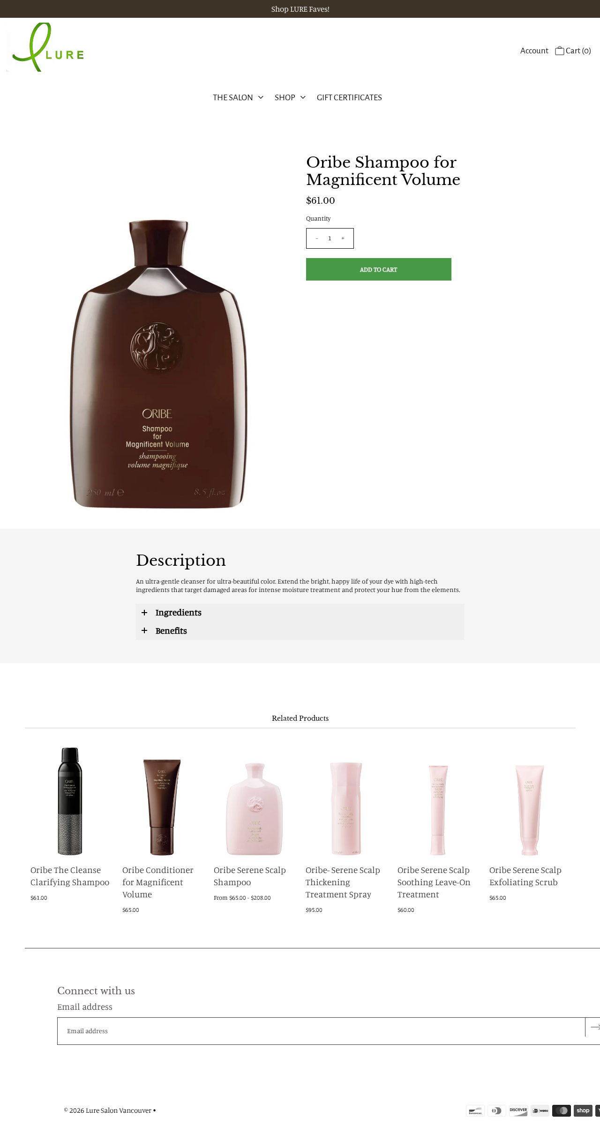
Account (534, 50)
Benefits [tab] (171, 630)
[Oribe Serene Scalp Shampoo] (254, 797)
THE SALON (233, 97)
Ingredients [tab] (179, 612)
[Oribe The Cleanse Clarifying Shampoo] (70, 797)
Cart (578, 50)
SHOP (285, 97)
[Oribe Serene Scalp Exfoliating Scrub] (529, 797)
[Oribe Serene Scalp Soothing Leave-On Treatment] (438, 797)
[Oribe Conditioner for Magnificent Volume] (162, 797)
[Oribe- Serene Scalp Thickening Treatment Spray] (346, 797)
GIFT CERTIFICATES (349, 97)
